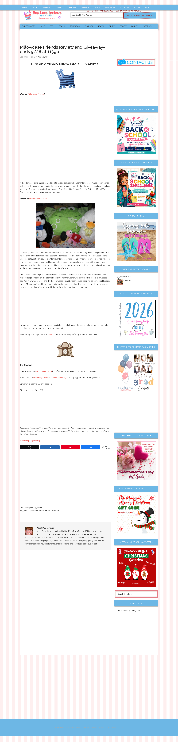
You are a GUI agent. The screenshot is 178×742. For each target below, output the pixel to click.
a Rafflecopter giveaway (30, 440)
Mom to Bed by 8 (60, 378)
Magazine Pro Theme (79, 727)
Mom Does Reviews (43, 14)
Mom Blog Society (41, 378)
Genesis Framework (98, 727)
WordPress (112, 727)
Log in (120, 727)
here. (50, 334)
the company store (52, 510)
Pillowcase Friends (35, 94)
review (39, 508)
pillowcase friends (37, 510)
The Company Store (43, 371)
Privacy (127, 611)
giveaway (32, 508)
